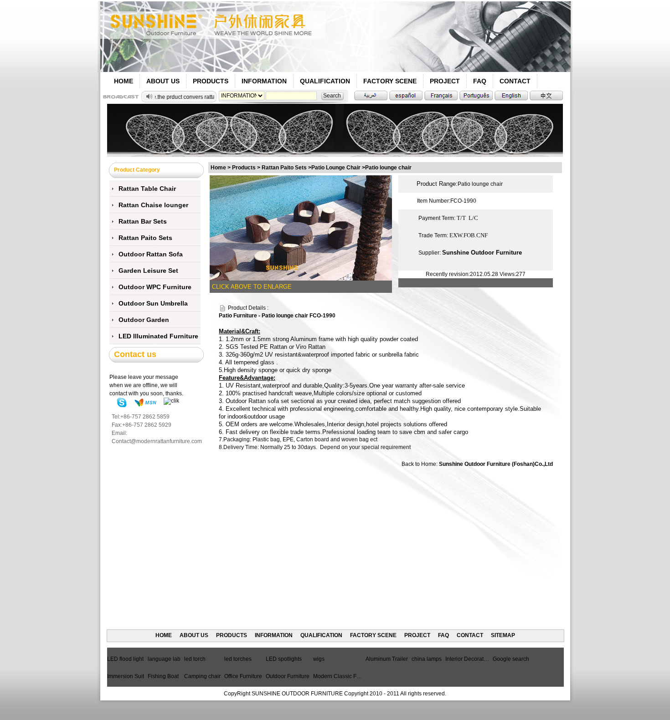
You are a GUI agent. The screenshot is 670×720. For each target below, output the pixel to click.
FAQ (479, 81)
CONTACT (515, 81)
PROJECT (445, 81)
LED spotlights (284, 659)
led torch (195, 659)
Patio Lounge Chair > (338, 167)
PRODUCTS (210, 81)
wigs (319, 659)
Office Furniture (243, 676)
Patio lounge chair (388, 167)
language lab (164, 659)
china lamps (427, 659)
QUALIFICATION (325, 81)
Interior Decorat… (467, 659)
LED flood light (125, 659)
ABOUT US (163, 81)
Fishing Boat (163, 676)
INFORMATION (264, 81)
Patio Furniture (238, 315)
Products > (247, 167)
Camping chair (202, 676)
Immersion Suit (125, 676)
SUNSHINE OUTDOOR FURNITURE (297, 693)
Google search (511, 659)
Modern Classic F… (337, 676)
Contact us (135, 354)
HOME (123, 81)
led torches (238, 659)
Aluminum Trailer (387, 659)
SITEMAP (503, 635)
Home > (221, 167)
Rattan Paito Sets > (286, 167)
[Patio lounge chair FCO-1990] (301, 228)
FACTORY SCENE (390, 81)
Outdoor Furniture (287, 676)
